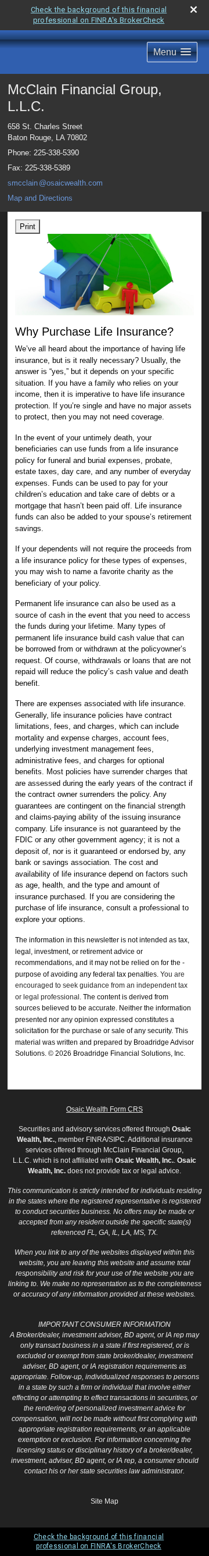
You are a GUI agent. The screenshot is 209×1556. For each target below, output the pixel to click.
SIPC (117, 1139)
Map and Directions (40, 198)
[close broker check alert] (193, 9)
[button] (172, 52)
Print (27, 226)
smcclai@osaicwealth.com (55, 183)
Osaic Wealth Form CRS (104, 1109)
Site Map (104, 1501)
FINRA (96, 1139)
